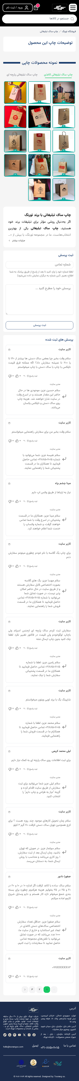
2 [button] (39, 989)
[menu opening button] (73, 8)
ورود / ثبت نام (14, 7)
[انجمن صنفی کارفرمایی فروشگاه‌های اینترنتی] (21, 1063)
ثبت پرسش (39, 325)
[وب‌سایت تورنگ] (58, 1063)
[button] (25, 989)
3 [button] (32, 989)
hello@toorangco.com (13, 1046)
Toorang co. (59, 1076)
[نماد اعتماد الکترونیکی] (45, 1063)
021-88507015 (50, 1047)
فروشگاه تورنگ (69, 31)
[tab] (58, 75)
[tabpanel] (39, 141)
